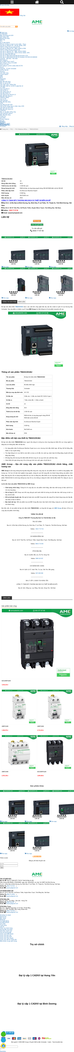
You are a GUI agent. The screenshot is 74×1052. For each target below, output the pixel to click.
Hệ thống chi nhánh (5, 915)
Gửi (2, 867)
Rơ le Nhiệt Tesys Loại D (7, 61)
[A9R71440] (19, 752)
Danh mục (4, 32)
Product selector (4, 119)
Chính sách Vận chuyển (6, 938)
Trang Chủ (3, 116)
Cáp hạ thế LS (4, 90)
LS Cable (2, 87)
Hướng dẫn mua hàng (6, 929)
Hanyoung (3, 78)
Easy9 (2, 67)
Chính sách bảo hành (6, 936)
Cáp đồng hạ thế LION (6, 104)
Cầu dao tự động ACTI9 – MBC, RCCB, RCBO (13, 51)
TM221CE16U (33, 129)
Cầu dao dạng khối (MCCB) (7, 54)
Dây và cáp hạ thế (5, 83)
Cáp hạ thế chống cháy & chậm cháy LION (12, 106)
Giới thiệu (2, 117)
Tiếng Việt (22, 15)
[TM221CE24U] (37, 805)
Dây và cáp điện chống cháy (8, 112)
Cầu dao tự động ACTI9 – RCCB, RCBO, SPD (13, 45)
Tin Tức (2, 122)
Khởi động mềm (4, 37)
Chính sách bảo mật (5, 935)
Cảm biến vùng (4, 73)
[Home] (37, 22)
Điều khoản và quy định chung (8, 941)
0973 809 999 (39, 573)
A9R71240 (5, 726)
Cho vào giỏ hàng (37, 224)
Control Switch (4, 74)
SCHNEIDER (3, 34)
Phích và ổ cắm (4, 64)
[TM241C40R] (37, 251)
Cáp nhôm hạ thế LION (6, 107)
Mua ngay (37, 221)
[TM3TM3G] (13, 282)
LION (1, 103)
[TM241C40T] (13, 251)
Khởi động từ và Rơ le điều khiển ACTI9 (11, 65)
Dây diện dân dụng (5, 102)
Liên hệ (2, 123)
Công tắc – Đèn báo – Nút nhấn (9, 58)
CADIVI (2, 80)
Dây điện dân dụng (5, 81)
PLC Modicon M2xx (21, 129)
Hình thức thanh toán (6, 931)
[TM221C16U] (12, 837)
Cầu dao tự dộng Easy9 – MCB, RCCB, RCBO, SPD (14, 52)
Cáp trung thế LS (4, 89)
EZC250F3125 (41, 771)
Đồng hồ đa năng (4, 38)
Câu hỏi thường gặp (5, 932)
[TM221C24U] (12, 805)
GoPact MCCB (4, 70)
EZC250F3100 (6, 681)
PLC (1, 41)
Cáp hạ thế (3, 99)
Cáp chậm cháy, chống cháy (8, 84)
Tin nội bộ (2, 126)
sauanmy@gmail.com (12, 887)
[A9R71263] (54, 707)
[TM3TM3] (37, 282)
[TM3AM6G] (61, 282)
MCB (1, 77)
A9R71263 (40, 726)
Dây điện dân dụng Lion (6, 109)
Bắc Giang (3, 918)
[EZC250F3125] (54, 752)
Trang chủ (5, 129)
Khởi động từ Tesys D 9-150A (8, 63)
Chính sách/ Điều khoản (6, 934)
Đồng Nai (2, 919)
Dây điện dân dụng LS (6, 96)
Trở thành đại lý (4, 921)
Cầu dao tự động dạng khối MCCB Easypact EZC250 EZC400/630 (18, 57)
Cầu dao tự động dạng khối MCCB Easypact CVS (14, 55)
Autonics (2, 71)
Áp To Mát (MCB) (5, 42)
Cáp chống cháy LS (5, 91)
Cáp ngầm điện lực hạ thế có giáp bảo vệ (11, 86)
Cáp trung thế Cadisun (6, 113)
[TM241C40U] (37, 837)
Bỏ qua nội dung (4, 5)
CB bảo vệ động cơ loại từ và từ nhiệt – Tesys (13, 44)
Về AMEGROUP (4, 922)
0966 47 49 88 (39, 543)
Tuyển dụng (3, 125)
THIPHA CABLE (4, 97)
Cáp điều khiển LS (5, 93)
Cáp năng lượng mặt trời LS (8, 94)
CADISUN (3, 110)
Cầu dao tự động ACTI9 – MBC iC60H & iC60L (13, 48)
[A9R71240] (19, 707)
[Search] (16, 27)
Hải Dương (3, 916)
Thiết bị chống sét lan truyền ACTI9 (10, 47)
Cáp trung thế (4, 100)
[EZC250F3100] (37, 644)
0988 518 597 (39, 558)
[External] (8, 1035)
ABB (1, 76)
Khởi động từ (3, 60)
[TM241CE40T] (61, 805)
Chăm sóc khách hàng (6, 928)
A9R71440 (5, 771)
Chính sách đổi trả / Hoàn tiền (8, 939)
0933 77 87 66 (13, 210)
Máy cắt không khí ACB (6, 35)
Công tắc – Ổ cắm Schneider (8, 68)
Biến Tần (2, 39)
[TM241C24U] (61, 251)
